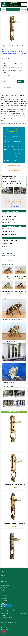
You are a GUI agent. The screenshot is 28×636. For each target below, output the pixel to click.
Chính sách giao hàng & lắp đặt (7, 602)
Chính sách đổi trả (4, 600)
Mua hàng (20, 81)
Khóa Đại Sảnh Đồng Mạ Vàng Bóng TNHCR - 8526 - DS (14, 484)
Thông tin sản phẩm (6, 87)
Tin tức (4, 298)
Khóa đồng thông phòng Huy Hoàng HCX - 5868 (20, 276)
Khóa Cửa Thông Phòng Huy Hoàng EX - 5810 (20, 291)
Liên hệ (2, 590)
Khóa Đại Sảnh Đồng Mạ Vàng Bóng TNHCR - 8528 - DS (14, 445)
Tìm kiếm (2, 573)
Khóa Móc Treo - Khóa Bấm (8, 222)
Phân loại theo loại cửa (14, 226)
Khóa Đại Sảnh (5, 228)
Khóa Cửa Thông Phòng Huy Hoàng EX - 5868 (7, 291)
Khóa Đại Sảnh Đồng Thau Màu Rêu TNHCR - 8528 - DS (14, 562)
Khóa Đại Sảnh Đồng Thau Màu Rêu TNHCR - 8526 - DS (14, 523)
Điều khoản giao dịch (5, 585)
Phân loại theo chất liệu (14, 211)
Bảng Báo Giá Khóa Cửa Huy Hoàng (10, 341)
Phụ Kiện (14, 238)
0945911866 (7, 1)
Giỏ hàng (2, 578)
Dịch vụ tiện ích (4, 587)
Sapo (27, 632)
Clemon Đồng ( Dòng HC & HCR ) (9, 240)
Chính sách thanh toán (5, 596)
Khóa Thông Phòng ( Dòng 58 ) (9, 234)
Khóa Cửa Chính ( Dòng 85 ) (8, 231)
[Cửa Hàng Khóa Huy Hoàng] (14, 4)
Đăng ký (25, 1)
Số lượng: (4, 81)
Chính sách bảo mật (4, 595)
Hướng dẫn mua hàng (5, 589)
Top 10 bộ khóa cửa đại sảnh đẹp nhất (10, 362)
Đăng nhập (19, 1)
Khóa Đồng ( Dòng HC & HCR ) (9, 213)
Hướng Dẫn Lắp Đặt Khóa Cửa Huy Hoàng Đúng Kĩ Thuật (13, 320)
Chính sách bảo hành (5, 598)
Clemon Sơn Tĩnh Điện (7, 243)
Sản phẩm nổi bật (7, 264)
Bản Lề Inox (5, 249)
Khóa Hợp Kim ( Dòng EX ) (8, 219)
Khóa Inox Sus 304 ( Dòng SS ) (9, 216)
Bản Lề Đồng (5, 246)
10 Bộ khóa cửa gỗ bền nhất (8, 382)
